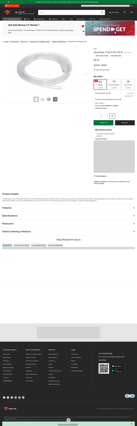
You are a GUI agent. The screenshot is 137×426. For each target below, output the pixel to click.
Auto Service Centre (31, 357)
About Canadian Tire (53, 354)
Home (6, 41)
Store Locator (6, 354)
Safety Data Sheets (7, 374)
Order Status (115, 12)
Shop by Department (13, 19)
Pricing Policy (74, 367)
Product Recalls (7, 371)
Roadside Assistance (31, 364)
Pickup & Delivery (7, 364)
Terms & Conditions (76, 357)
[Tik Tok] (23, 397)
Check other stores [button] (101, 108)
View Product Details (102, 55)
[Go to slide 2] (42, 99)
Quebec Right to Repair (77, 371)
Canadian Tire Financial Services (34, 354)
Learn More (102, 360)
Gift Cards (28, 367)
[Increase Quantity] (107, 116)
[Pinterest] (19, 397)
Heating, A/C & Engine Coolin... (40, 41)
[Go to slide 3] (49, 99)
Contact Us (5, 377)
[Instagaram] (12, 397)
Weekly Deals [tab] (7, 245)
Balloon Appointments (31, 374)
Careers (50, 364)
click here (101, 183)
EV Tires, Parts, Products (32, 360)
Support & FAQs (7, 357)
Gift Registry (29, 371)
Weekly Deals (40, 19)
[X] (8, 397)
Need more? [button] (128, 96)
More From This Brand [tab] (55, 245)
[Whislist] (124, 12)
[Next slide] (134, 2)
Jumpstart (50, 374)
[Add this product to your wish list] (112, 116)
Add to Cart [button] (103, 122)
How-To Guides (29, 381)
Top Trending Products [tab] (39, 245)
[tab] (100, 84)
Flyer (28, 19)
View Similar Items (116, 55)
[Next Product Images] (86, 75)
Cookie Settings (7, 381)
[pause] (8, 2)
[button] (102, 12)
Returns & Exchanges (8, 367)
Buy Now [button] (125, 122)
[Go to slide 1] (36, 99)
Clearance (54, 19)
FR (132, 6)
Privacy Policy (74, 354)
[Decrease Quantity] (95, 116)
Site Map (73, 360)
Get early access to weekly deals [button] (67, 424)
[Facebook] (4, 397)
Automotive (14, 41)
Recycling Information (53, 381)
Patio (63, 19)
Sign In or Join (94, 2)
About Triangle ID (52, 357)
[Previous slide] (3, 2)
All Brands (51, 367)
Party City (92, 19)
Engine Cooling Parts (59, 41)
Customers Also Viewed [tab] (21, 245)
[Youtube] (15, 397)
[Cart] (132, 12)
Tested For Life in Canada (54, 371)
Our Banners (51, 360)
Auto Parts (24, 41)
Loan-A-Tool (29, 377)
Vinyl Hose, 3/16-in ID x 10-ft (108, 52)
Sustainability (51, 377)
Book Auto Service (105, 19)
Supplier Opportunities (54, 384)
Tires (71, 19)
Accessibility (74, 364)
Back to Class (81, 19)
